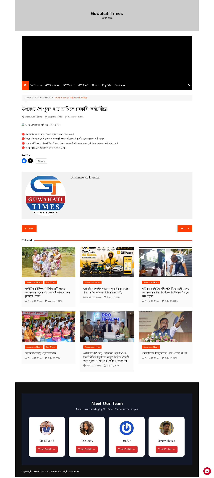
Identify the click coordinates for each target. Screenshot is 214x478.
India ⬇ (34, 85)
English (106, 85)
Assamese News (75, 117)
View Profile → (46, 449)
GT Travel (69, 85)
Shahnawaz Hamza (33, 117)
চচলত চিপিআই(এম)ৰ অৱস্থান (40, 353)
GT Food (83, 85)
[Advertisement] (107, 57)
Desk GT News (35, 301)
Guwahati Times (107, 13)
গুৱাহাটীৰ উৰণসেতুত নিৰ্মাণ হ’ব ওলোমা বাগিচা (164, 353)
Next (183, 228)
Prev (31, 228)
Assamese (120, 85)
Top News (50, 282)
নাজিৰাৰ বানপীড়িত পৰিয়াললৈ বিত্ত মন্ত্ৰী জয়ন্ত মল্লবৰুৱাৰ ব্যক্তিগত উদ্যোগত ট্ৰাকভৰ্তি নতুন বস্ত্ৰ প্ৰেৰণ (165, 292)
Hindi (95, 85)
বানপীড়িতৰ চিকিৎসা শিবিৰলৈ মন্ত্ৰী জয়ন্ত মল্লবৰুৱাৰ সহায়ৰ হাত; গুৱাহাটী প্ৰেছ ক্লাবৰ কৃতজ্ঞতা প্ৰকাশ (47, 292)
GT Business (52, 85)
